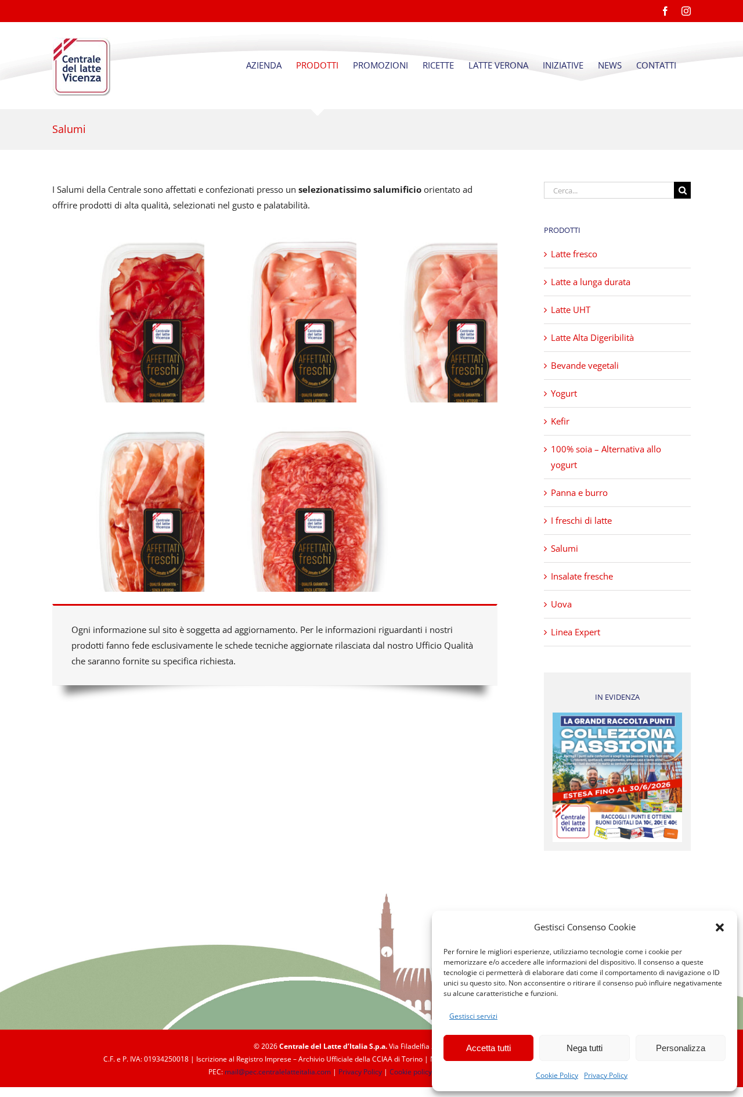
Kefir (560, 421)
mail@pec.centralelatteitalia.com (278, 1072)
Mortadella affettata (313, 323)
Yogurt (564, 393)
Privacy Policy (605, 1075)
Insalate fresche (582, 576)
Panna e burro (579, 492)
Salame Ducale (313, 512)
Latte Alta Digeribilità (592, 337)
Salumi (564, 548)
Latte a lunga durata (590, 281)
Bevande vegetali (585, 365)
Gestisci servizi (473, 1016)
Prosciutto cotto (465, 323)
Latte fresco (574, 254)
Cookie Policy (557, 1075)
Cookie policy (410, 1072)
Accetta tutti (488, 1048)
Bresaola (161, 323)
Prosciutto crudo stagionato (161, 512)
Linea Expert (575, 632)
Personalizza (680, 1048)
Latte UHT (570, 309)
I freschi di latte (581, 520)
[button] (720, 927)
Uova (561, 604)
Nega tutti (585, 1048)
